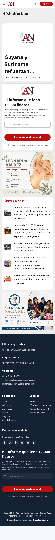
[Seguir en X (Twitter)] (10, 442)
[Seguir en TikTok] (34, 442)
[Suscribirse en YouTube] (22, 442)
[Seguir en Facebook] (4, 442)
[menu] (3, 3)
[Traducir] (36, 3)
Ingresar (46, 4)
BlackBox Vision (40, 520)
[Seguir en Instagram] (28, 442)
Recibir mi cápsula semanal (27, 137)
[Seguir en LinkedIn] (16, 442)
